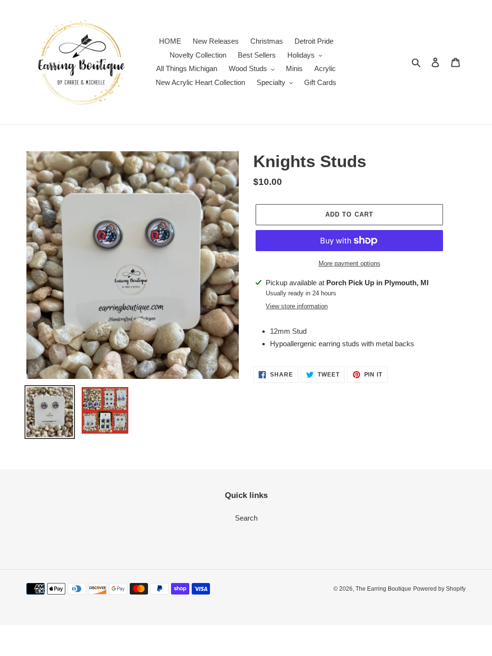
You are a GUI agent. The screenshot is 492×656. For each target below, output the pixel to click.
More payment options (350, 263)
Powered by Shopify (439, 588)
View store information (297, 306)
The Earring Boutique (383, 588)
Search (246, 518)
